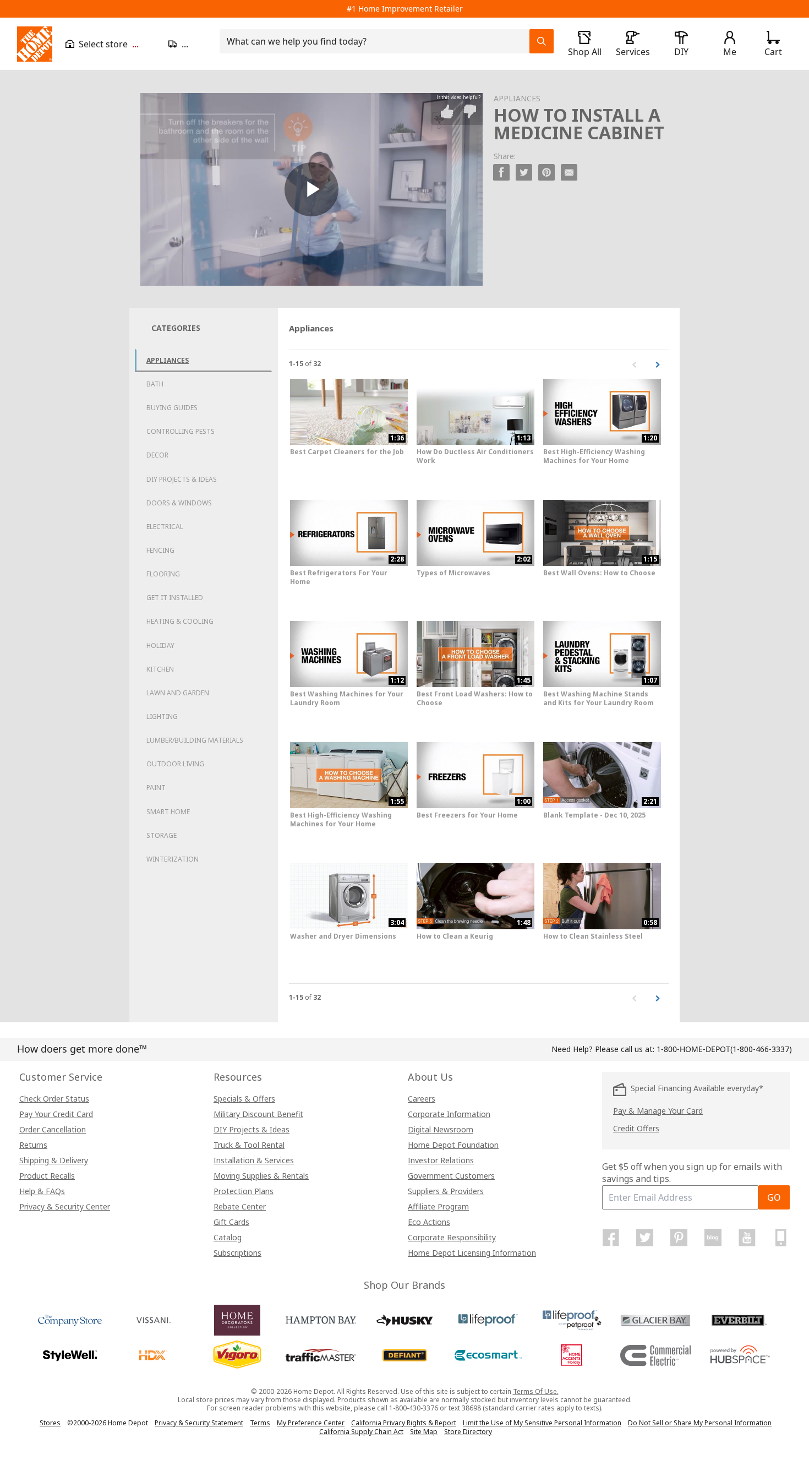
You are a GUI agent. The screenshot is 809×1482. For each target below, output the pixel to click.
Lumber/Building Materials (194, 740)
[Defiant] (404, 1355)
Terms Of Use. (536, 1391)
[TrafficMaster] (321, 1355)
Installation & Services (254, 1160)
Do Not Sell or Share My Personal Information (700, 1422)
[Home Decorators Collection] (237, 1320)
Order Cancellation (52, 1129)
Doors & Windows (179, 503)
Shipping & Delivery (53, 1160)
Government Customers (451, 1175)
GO (774, 1197)
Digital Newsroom (440, 1129)
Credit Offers (636, 1128)
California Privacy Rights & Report (403, 1422)
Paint (156, 787)
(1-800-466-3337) (724, 1049)
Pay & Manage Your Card (658, 1110)
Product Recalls (47, 1175)
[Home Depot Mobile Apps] (781, 1237)
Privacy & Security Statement (199, 1422)
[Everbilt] (739, 1320)
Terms (260, 1422)
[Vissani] (153, 1320)
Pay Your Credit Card (56, 1114)
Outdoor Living (175, 764)
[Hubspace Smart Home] (739, 1355)
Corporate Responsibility (452, 1237)
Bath (154, 384)
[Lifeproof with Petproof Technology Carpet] (572, 1320)
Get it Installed (174, 597)
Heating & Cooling (180, 621)
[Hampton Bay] (321, 1320)
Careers (421, 1098)
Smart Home (168, 811)
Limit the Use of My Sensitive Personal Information (542, 1422)
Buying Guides (172, 407)
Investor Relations (441, 1160)
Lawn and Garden (177, 693)
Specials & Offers (244, 1098)
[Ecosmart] (488, 1355)
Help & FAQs (42, 1191)
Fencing (160, 550)
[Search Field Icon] (541, 41)
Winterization (172, 859)
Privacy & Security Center (64, 1206)
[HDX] (153, 1355)
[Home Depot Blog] (712, 1237)
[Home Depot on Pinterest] (679, 1237)
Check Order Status (54, 1098)
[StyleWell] (70, 1355)
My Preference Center (311, 1422)
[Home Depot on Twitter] (645, 1237)
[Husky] (404, 1320)
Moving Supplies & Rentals (261, 1175)
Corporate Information (449, 1114)
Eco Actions (429, 1222)
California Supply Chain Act (361, 1431)
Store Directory (468, 1432)
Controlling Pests (180, 431)
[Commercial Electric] (655, 1355)
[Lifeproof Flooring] (488, 1320)
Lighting (162, 716)
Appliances (167, 360)
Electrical (164, 526)
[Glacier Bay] (655, 1320)
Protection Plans (244, 1191)
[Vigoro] (237, 1355)
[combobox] (378, 41)
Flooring (163, 574)
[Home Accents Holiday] (572, 1355)
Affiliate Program (438, 1206)
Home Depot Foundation (453, 1145)
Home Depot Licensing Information (472, 1252)
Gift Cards (231, 1222)
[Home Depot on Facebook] (611, 1237)
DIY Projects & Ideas (181, 479)
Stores (50, 1422)
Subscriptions (237, 1252)
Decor (157, 455)
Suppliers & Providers (446, 1191)
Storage (161, 835)
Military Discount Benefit (258, 1114)
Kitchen (160, 669)
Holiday (160, 645)
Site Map (424, 1432)
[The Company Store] (70, 1320)
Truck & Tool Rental (249, 1145)
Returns (33, 1145)
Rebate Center (240, 1206)
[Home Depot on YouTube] (747, 1237)
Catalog (228, 1237)
